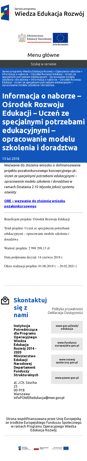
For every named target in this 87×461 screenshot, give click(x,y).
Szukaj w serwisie (43, 64)
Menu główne (43, 55)
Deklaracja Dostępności (65, 313)
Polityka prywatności (67, 309)
